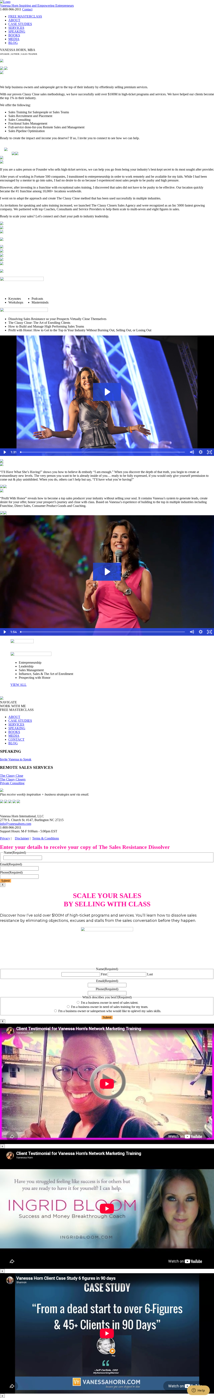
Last (150, 974)
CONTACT (16, 739)
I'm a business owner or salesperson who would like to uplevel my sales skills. (109, 1011)
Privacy (5, 838)
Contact (27, 9)
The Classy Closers (12, 779)
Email (11, 864)
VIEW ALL (18, 684)
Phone (11, 872)
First (104, 974)
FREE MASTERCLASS (25, 16)
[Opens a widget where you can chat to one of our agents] (198, 1390)
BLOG (13, 43)
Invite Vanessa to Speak (15, 759)
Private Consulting (12, 783)
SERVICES (16, 27)
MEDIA (13, 39)
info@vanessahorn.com (15, 823)
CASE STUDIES (20, 24)
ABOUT (14, 20)
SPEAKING (16, 31)
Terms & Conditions (45, 838)
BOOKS (14, 35)
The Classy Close (11, 775)
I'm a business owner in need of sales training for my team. (109, 1007)
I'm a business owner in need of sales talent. (109, 1002)
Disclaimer (22, 838)
